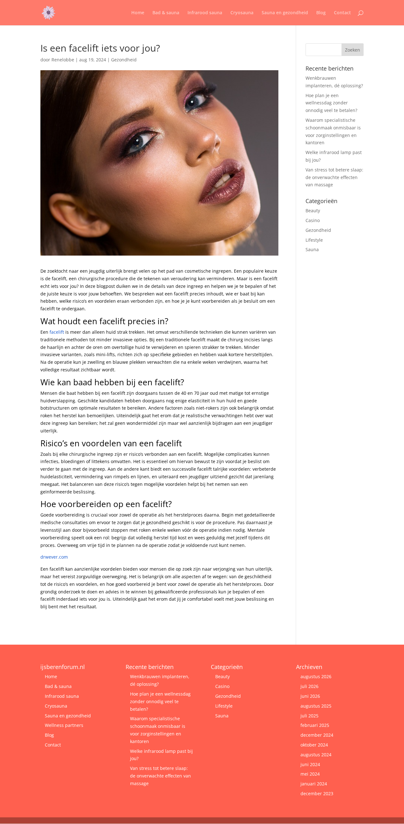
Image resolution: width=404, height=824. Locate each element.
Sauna (312, 249)
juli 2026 (309, 686)
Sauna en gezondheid (285, 12)
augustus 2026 (315, 676)
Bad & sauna (165, 12)
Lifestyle (314, 240)
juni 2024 (310, 764)
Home (137, 12)
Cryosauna (241, 12)
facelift (57, 332)
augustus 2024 (315, 755)
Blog (321, 12)
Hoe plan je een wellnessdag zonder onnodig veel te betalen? (331, 103)
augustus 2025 (315, 706)
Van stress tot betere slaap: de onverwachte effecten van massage (334, 177)
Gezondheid (124, 60)
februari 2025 (314, 725)
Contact (342, 12)
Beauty (313, 211)
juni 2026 (310, 696)
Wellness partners (64, 725)
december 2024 (316, 735)
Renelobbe (62, 60)
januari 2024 (313, 784)
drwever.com (54, 557)
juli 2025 (309, 716)
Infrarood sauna (204, 12)
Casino (313, 220)
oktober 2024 (314, 745)
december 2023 (316, 793)
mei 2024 (310, 774)
